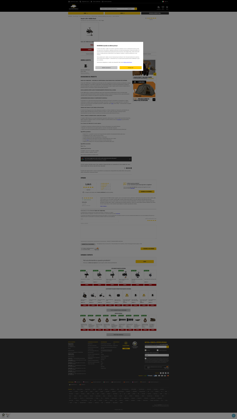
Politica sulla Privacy (128, 62)
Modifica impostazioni (106, 67)
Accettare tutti (130, 67)
